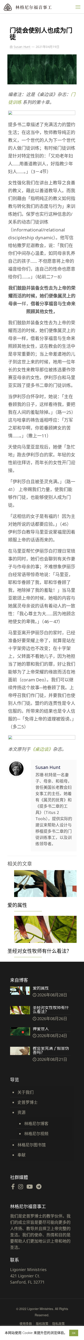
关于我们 (25, 1092)
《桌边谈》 (41, 749)
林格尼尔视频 (36, 1133)
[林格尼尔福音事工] (37, 6)
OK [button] (73, 1333)
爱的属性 (17, 904)
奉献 (21, 1155)
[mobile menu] (78, 7)
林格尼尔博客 (36, 1123)
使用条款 (25, 1323)
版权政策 (42, 1323)
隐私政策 (58, 1323)
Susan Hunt (22, 47)
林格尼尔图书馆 (31, 1144)
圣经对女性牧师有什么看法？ (39, 950)
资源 (21, 1112)
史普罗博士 (27, 1102)
